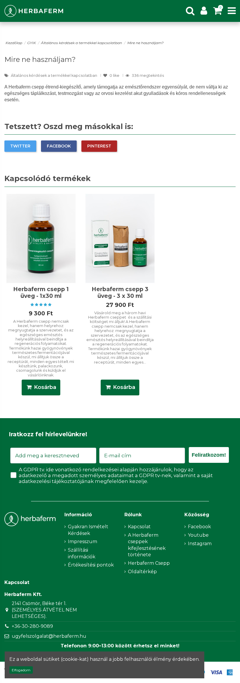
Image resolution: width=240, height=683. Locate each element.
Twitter (20, 146)
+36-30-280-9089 (32, 626)
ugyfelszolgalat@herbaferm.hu (49, 636)
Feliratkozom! (209, 455)
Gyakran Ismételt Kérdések (88, 530)
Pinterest (99, 146)
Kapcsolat (139, 526)
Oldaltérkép (142, 571)
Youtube (198, 535)
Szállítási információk (81, 553)
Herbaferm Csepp (149, 563)
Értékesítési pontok (91, 565)
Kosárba (45, 387)
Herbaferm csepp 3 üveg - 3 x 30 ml (120, 292)
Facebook (59, 146)
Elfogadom (21, 670)
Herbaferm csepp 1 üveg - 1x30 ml (41, 292)
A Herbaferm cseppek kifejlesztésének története (147, 544)
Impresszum (82, 541)
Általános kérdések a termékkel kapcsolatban (54, 75)
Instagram (200, 543)
